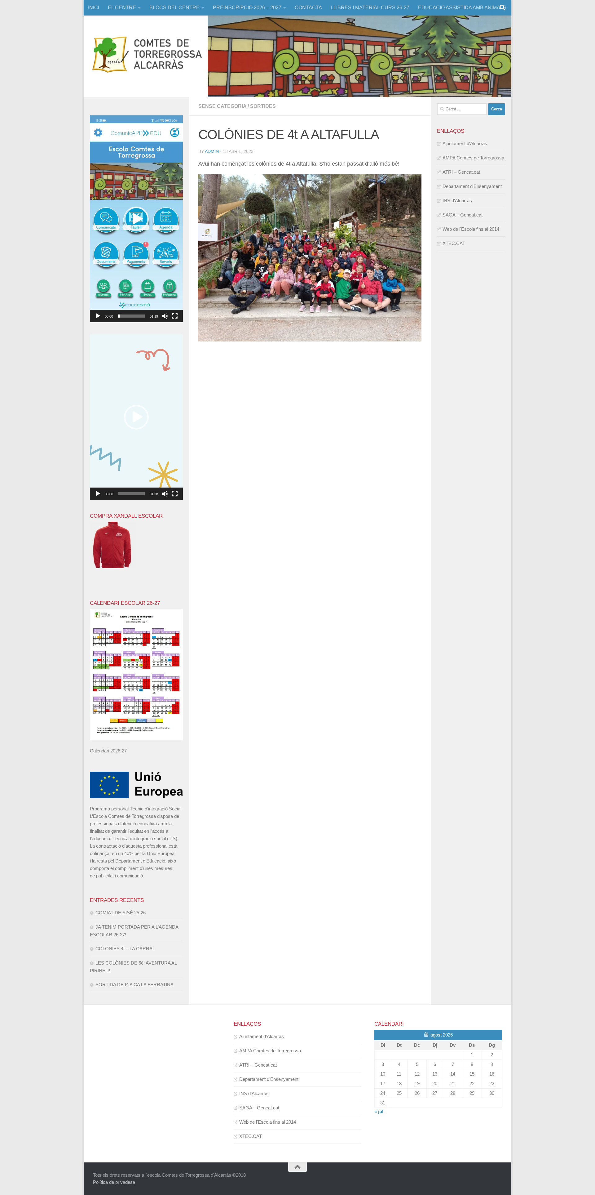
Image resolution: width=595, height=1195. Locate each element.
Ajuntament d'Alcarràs (465, 143)
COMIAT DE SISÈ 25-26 (120, 912)
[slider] (131, 316)
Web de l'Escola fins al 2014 (471, 229)
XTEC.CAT (454, 243)
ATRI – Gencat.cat (461, 172)
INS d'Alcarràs (457, 200)
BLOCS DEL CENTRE (174, 7)
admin (212, 151)
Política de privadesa (114, 1182)
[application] (136, 219)
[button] (136, 219)
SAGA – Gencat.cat (463, 214)
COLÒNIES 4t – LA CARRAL (125, 948)
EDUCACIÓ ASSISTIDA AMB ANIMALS (462, 7)
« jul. (379, 1111)
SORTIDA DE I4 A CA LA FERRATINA (134, 984)
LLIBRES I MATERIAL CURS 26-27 (370, 7)
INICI (93, 7)
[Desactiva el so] (165, 316)
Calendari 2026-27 (108, 750)
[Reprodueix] (98, 316)
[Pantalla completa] (175, 316)
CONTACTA (308, 7)
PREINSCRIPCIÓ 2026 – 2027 (247, 7)
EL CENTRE (122, 7)
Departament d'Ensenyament (472, 186)
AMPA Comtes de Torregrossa (473, 157)
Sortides (263, 106)
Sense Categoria (222, 106)
